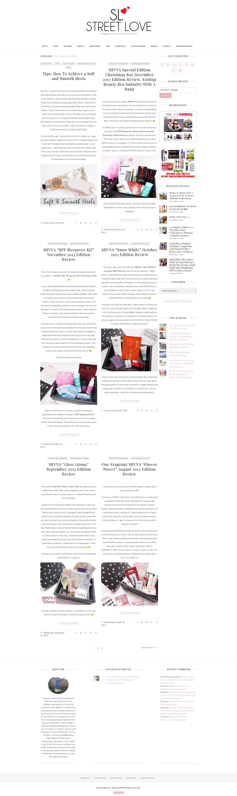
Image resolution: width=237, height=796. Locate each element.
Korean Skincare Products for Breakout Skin (183, 207)
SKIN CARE (68, 46)
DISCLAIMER (131, 778)
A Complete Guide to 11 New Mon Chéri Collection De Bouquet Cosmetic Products (182, 231)
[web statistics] (118, 793)
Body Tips (46, 64)
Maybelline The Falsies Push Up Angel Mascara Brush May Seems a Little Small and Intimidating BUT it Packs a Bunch (183, 265)
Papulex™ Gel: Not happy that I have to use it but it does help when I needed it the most (179, 695)
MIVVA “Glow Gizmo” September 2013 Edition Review (68, 469)
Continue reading (68, 213)
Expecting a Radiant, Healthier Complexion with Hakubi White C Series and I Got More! (181, 247)
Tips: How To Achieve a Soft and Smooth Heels (69, 76)
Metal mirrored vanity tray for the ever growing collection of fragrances (181, 374)
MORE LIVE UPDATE (178, 301)
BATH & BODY (95, 46)
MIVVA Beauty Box (86, 64)
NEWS (55, 46)
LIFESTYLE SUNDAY (138, 46)
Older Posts (147, 648)
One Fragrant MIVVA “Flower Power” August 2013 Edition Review (129, 469)
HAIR (108, 46)
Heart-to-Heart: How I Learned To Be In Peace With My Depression (182, 195)
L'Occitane (68, 64)
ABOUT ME (85, 778)
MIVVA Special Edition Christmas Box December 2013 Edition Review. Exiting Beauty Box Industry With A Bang (129, 79)
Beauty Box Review (119, 64)
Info (57, 64)
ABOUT (45, 46)
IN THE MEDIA (115, 778)
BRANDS (154, 46)
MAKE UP (80, 46)
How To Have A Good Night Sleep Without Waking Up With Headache (182, 363)
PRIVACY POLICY (147, 778)
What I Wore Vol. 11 (179, 217)
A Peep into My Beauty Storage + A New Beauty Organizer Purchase (180, 336)
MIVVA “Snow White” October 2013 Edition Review (129, 252)
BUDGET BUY (120, 46)
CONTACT (166, 46)
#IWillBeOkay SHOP (184, 46)
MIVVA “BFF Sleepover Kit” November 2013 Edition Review (68, 254)
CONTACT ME (99, 778)
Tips (68, 67)
